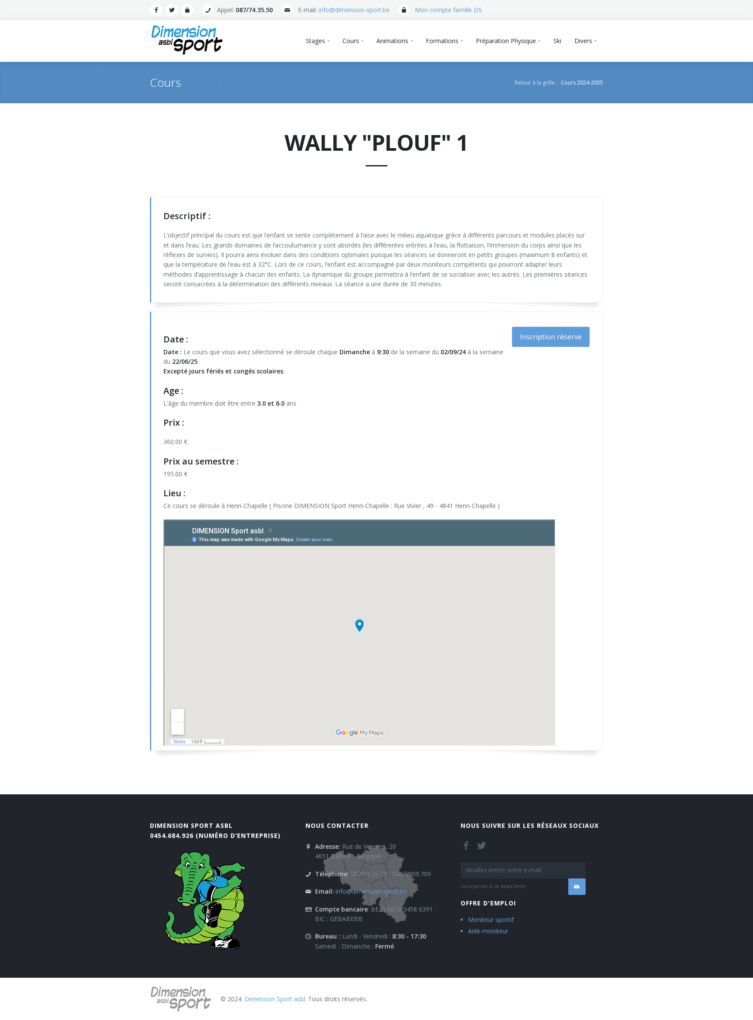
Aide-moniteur (488, 931)
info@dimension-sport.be (354, 10)
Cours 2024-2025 (582, 82)
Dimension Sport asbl (191, 825)
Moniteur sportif (491, 919)
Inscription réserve (551, 337)
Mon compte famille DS (448, 10)
